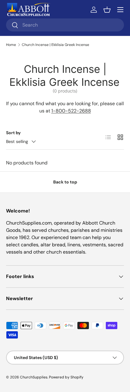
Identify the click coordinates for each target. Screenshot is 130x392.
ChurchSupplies (33, 377)
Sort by (13, 132)
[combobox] (65, 24)
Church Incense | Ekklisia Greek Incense (55, 44)
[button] (107, 9)
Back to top (65, 182)
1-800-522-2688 (71, 111)
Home (11, 44)
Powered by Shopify (66, 377)
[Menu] (120, 9)
